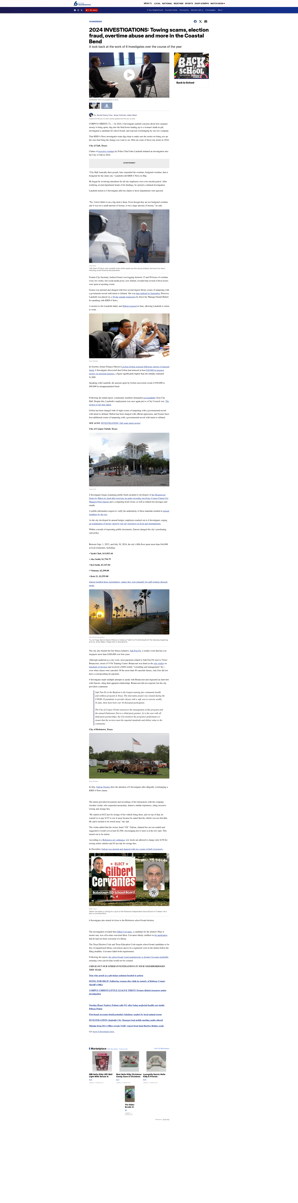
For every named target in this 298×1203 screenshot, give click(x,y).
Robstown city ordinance (114, 839)
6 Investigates (210, 10)
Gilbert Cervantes (124, 931)
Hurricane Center (171, 10)
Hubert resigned (130, 306)
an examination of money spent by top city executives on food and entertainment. (125, 523)
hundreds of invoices (98, 666)
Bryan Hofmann (120, 115)
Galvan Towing (103, 786)
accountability (149, 397)
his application (160, 935)
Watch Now (217, 3)
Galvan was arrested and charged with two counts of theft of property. (132, 849)
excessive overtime (106, 151)
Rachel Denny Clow (105, 115)
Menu (147, 3)
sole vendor (159, 663)
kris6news (78, 10)
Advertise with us (197, 10)
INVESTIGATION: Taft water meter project (120, 423)
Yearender (95, 21)
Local (157, 3)
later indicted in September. (148, 293)
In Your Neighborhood (155, 10)
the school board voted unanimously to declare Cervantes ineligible (138, 957)
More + (220, 10)
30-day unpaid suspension (124, 296)
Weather (178, 3)
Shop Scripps (202, 3)
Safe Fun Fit (135, 650)
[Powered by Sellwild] (166, 1119)
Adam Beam (132, 115)
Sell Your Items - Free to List (117, 1049)
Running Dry (184, 10)
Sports (189, 3)
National (167, 3)
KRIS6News (75, 10)
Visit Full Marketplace (161, 1048)
